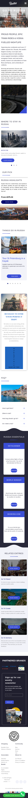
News (16, 751)
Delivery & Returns (6, 749)
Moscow (4, 150)
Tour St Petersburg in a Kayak (13, 259)
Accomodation (4, 768)
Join (16, 753)
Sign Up (9, 702)
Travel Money (4, 773)
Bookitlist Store (5, 747)
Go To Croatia (5, 608)
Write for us (4, 762)
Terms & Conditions (20, 760)
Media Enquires (5, 760)
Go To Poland (5, 579)
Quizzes (17, 749)
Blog (16, 747)
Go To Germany (6, 638)
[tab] (14, 408)
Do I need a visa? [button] (7, 423)
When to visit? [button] (6, 413)
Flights (3, 769)
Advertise (3, 758)
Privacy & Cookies (20, 762)
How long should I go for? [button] (10, 418)
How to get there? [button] (7, 408)
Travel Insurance (5, 771)
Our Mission (18, 758)
